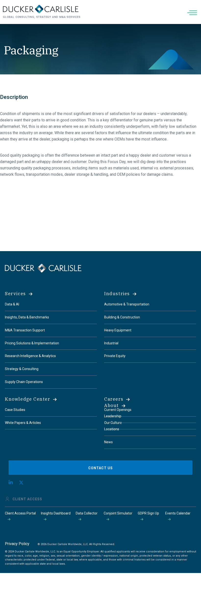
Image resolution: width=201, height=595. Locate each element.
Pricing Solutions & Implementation (32, 343)
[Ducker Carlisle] (43, 268)
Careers (113, 399)
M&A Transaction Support (25, 330)
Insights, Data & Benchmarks (27, 317)
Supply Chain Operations (24, 382)
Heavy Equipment (117, 330)
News (108, 442)
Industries (117, 293)
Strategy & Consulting (21, 369)
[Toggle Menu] (193, 12)
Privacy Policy (17, 543)
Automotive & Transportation (126, 304)
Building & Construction (122, 317)
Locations (111, 429)
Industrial (111, 343)
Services (15, 293)
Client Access (27, 499)
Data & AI (12, 304)
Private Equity (115, 356)
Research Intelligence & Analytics (30, 356)
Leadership (112, 416)
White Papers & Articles (23, 423)
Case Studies (15, 410)
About (111, 405)
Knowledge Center (27, 399)
